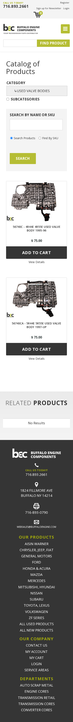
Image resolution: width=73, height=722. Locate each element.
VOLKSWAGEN (36, 611)
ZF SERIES (36, 617)
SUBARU (36, 599)
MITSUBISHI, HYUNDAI (36, 587)
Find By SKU (50, 138)
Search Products (24, 138)
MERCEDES (36, 580)
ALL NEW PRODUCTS (36, 630)
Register (64, 2)
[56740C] (36, 201)
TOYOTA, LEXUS (36, 605)
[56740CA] (36, 297)
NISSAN (36, 593)
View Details (37, 262)
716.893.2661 (16, 6)
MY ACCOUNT (36, 651)
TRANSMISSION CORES (36, 703)
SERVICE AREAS (37, 670)
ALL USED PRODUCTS (36, 624)
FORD (36, 562)
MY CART (36, 657)
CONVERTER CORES (36, 710)
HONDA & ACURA (36, 568)
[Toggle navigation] (65, 29)
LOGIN (36, 663)
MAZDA (36, 574)
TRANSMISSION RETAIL (36, 697)
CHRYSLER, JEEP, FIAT (37, 550)
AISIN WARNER (36, 543)
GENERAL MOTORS (36, 556)
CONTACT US (36, 645)
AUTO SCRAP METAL (36, 685)
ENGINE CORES (37, 691)
